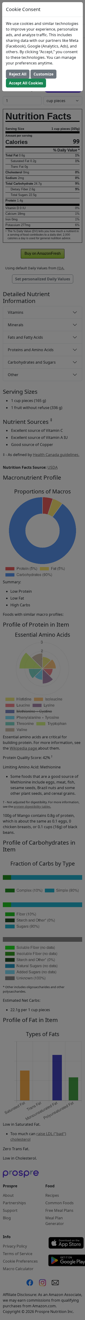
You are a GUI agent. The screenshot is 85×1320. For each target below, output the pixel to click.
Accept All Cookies (26, 83)
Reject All (17, 74)
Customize (43, 74)
